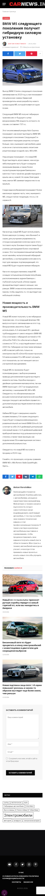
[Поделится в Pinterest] (31, 53)
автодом (7, 821)
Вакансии (28, 882)
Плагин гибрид (22, 810)
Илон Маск (29, 806)
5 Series (6, 18)
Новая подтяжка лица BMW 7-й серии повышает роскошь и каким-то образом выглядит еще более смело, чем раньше (22, 689)
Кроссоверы (9, 810)
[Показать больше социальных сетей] (40, 53)
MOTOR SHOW (16, 803)
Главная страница (9, 11)
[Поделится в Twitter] (19, 53)
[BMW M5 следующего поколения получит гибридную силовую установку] (22, 72)
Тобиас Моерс (34, 810)
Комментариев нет (12, 47)
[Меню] (4, 4)
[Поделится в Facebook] (8, 53)
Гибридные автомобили (14, 806)
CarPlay (6, 803)
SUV (26, 802)
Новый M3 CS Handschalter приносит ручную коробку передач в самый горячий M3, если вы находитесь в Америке (20, 604)
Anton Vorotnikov (17, 44)
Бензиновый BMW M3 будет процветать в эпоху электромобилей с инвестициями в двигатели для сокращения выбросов (21, 646)
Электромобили (18, 815)
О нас (21, 872)
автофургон (17, 821)
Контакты (16, 882)
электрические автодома (32, 821)
